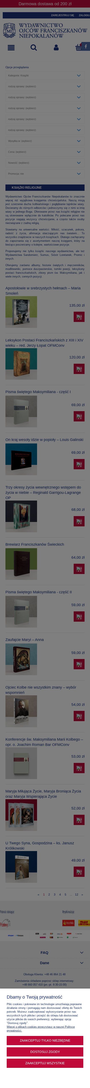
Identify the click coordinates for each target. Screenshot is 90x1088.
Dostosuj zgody (45, 1052)
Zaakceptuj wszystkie (45, 1063)
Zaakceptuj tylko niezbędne (45, 1040)
